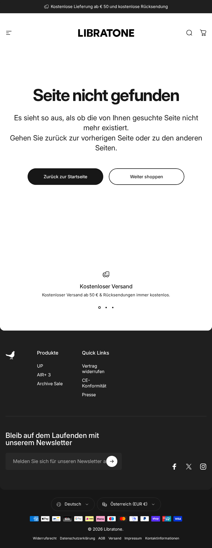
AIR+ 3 (44, 374)
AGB (101, 538)
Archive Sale (50, 383)
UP (40, 366)
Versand (114, 538)
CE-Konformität (94, 383)
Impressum (133, 538)
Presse (89, 394)
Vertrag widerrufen (93, 368)
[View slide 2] (106, 307)
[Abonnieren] (111, 461)
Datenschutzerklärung (77, 538)
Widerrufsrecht (45, 538)
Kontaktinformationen (162, 538)
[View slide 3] (112, 307)
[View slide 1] (99, 307)
